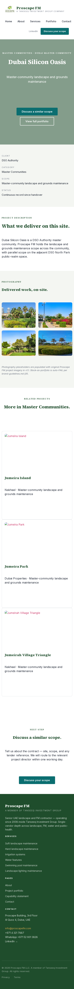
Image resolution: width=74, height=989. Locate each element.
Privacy (6, 977)
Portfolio (51, 21)
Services (35, 21)
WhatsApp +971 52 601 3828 (21, 937)
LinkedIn (33, 31)
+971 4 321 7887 (14, 932)
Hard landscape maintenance (21, 848)
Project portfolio (14, 890)
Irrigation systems (15, 854)
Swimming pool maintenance (21, 865)
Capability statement (17, 896)
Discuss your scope (55, 31)
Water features (13, 859)
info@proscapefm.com (18, 928)
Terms (17, 977)
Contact (66, 21)
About (21, 21)
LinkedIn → (11, 941)
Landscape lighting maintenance (23, 870)
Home (8, 21)
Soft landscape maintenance (21, 843)
